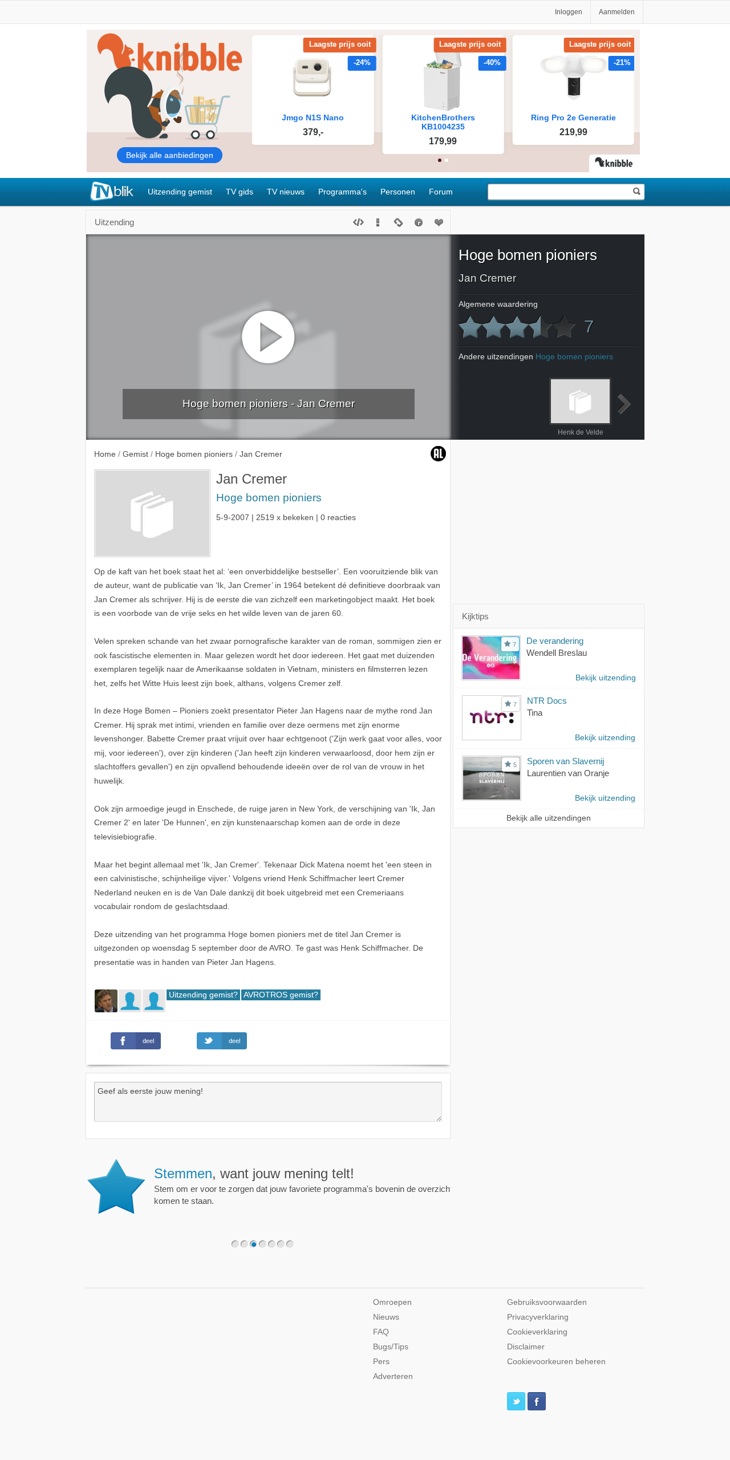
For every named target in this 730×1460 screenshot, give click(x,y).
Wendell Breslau (556, 653)
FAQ (381, 1332)
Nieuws (386, 1317)
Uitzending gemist (180, 191)
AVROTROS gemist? (281, 995)
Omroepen (392, 1302)
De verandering (554, 641)
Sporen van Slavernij (565, 761)
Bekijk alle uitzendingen (548, 818)
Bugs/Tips (390, 1347)
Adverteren (393, 1376)
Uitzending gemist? (203, 995)
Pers (381, 1361)
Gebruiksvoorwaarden (547, 1302)
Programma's (342, 191)
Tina (534, 712)
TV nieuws (286, 191)
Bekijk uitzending (605, 678)
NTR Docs (547, 700)
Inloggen (568, 12)
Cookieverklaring (537, 1332)
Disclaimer (526, 1347)
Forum (441, 191)
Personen (397, 191)
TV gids (239, 191)
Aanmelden (617, 12)
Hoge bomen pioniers (269, 498)
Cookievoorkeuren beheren (556, 1361)
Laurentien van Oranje (568, 773)
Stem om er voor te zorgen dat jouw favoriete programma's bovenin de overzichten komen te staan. (307, 1186)
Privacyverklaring (538, 1317)
